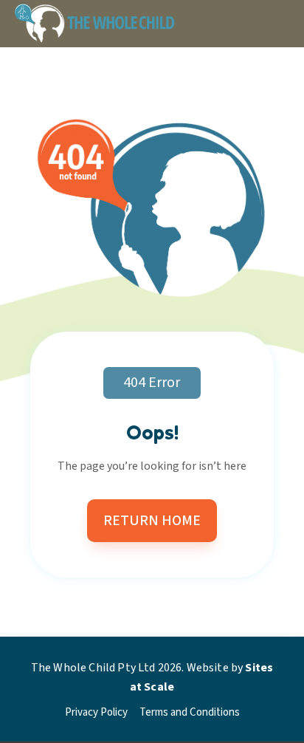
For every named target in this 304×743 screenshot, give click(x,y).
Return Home (152, 520)
